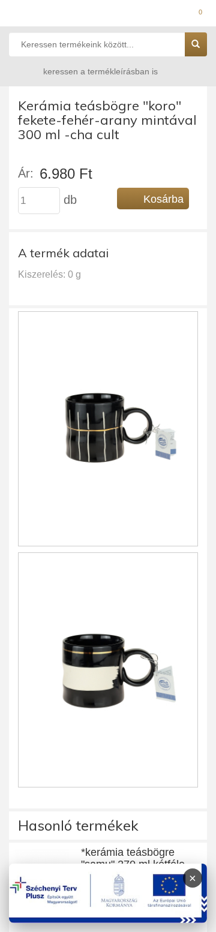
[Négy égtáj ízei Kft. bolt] (108, 15)
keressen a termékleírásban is (100, 71)
